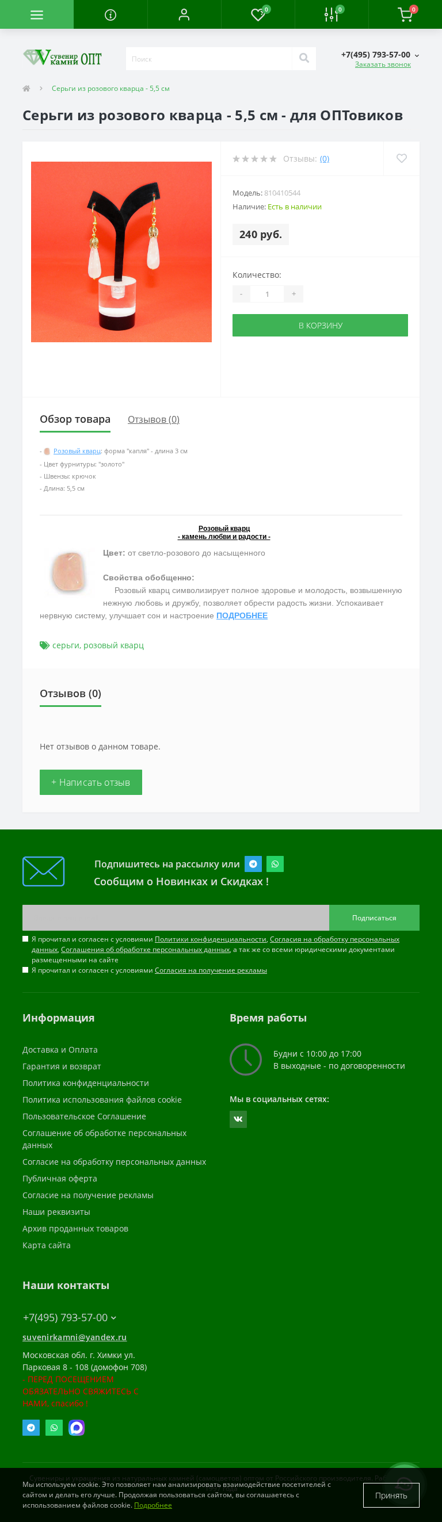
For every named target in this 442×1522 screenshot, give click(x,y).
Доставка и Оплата (60, 1049)
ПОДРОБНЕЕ (242, 615)
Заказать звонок (383, 64)
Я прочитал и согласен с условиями (149, 970)
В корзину (320, 325)
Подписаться (374, 918)
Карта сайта (46, 1245)
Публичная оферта (59, 1178)
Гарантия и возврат (61, 1066)
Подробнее (153, 1505)
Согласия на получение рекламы (211, 970)
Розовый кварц (77, 450)
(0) (324, 158)
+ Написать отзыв (91, 782)
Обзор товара (75, 419)
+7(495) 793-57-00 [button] (65, 1317)
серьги (65, 645)
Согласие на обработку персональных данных (114, 1161)
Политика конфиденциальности (85, 1082)
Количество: (257, 274)
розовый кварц (113, 645)
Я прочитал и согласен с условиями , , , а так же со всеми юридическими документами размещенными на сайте (215, 949)
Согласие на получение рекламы (88, 1195)
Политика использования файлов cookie (102, 1099)
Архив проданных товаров (75, 1228)
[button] (184, 14)
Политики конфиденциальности (210, 939)
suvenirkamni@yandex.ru (74, 1337)
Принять (391, 1495)
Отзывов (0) (154, 419)
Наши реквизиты (56, 1211)
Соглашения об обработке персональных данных (145, 949)
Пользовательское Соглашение (84, 1116)
